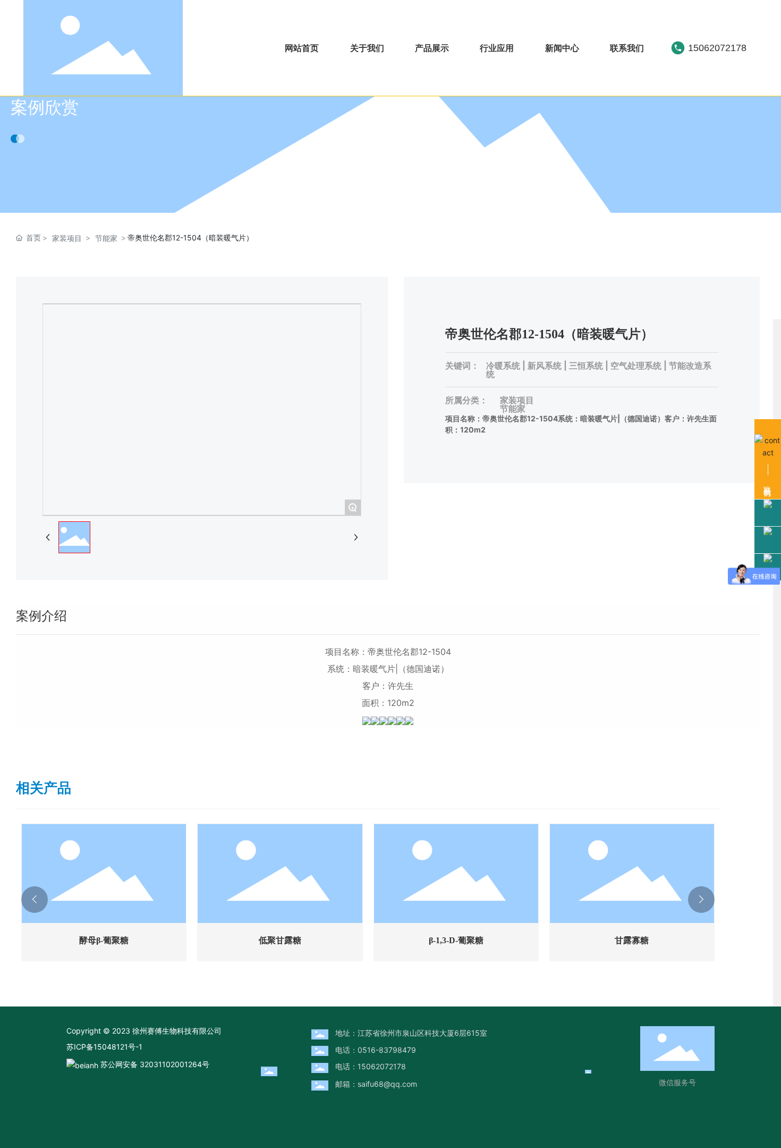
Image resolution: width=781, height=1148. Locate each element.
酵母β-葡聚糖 (104, 940)
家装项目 (67, 238)
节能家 (106, 238)
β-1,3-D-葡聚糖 (456, 940)
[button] (34, 899)
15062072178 (717, 48)
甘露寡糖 (632, 940)
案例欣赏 (45, 107)
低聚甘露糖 (280, 940)
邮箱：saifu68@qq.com (376, 1083)
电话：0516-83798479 (375, 1049)
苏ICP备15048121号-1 (104, 1046)
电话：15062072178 (370, 1066)
